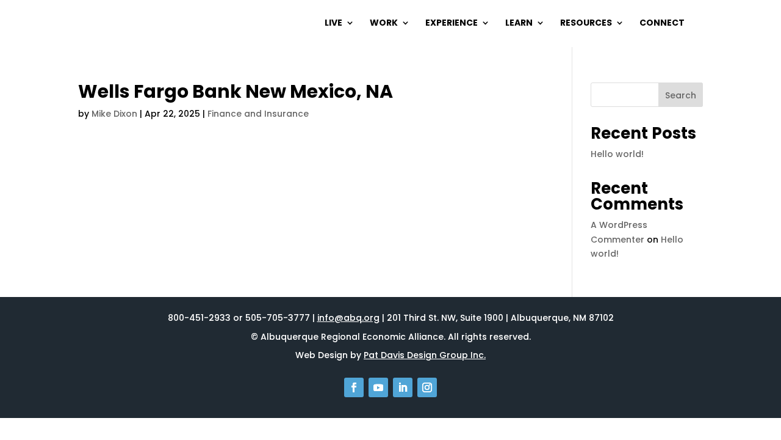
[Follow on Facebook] (354, 387)
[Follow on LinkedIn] (402, 387)
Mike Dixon (114, 114)
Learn (519, 23)
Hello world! (617, 154)
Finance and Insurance (258, 114)
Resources (586, 23)
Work (384, 23)
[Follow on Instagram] (427, 387)
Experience (451, 23)
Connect (662, 23)
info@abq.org (348, 318)
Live (333, 23)
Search (680, 95)
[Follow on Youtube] (378, 387)
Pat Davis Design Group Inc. (425, 355)
